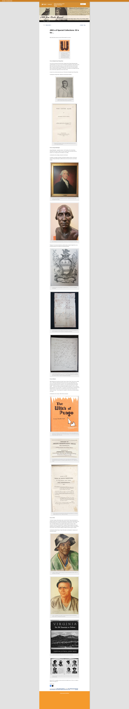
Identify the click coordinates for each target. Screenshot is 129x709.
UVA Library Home (9, 0)
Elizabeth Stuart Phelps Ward (74, 688)
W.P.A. (67, 689)
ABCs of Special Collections (61, 688)
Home (44, 20)
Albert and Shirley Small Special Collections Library (59, 5)
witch (69, 689)
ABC (68, 688)
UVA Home (4, 0)
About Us (48, 20)
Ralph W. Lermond (63, 689)
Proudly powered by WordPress (64, 693)
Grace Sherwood (58, 689)
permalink (76, 689)
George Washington (52, 689)
